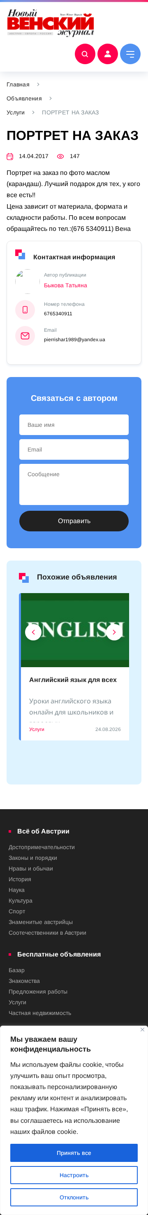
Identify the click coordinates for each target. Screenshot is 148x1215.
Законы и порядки (33, 857)
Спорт (17, 911)
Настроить (74, 1175)
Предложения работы (38, 991)
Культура (20, 900)
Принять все (74, 1153)
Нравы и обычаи (31, 868)
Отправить (74, 520)
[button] (33, 634)
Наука (17, 890)
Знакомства (24, 981)
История (20, 879)
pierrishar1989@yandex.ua (74, 339)
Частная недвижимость (40, 1013)
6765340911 (58, 314)
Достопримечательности (42, 847)
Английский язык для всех (73, 679)
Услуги (16, 112)
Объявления (24, 98)
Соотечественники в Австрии (47, 932)
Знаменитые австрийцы (41, 922)
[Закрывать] (142, 1029)
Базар (17, 970)
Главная (18, 84)
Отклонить (74, 1197)
